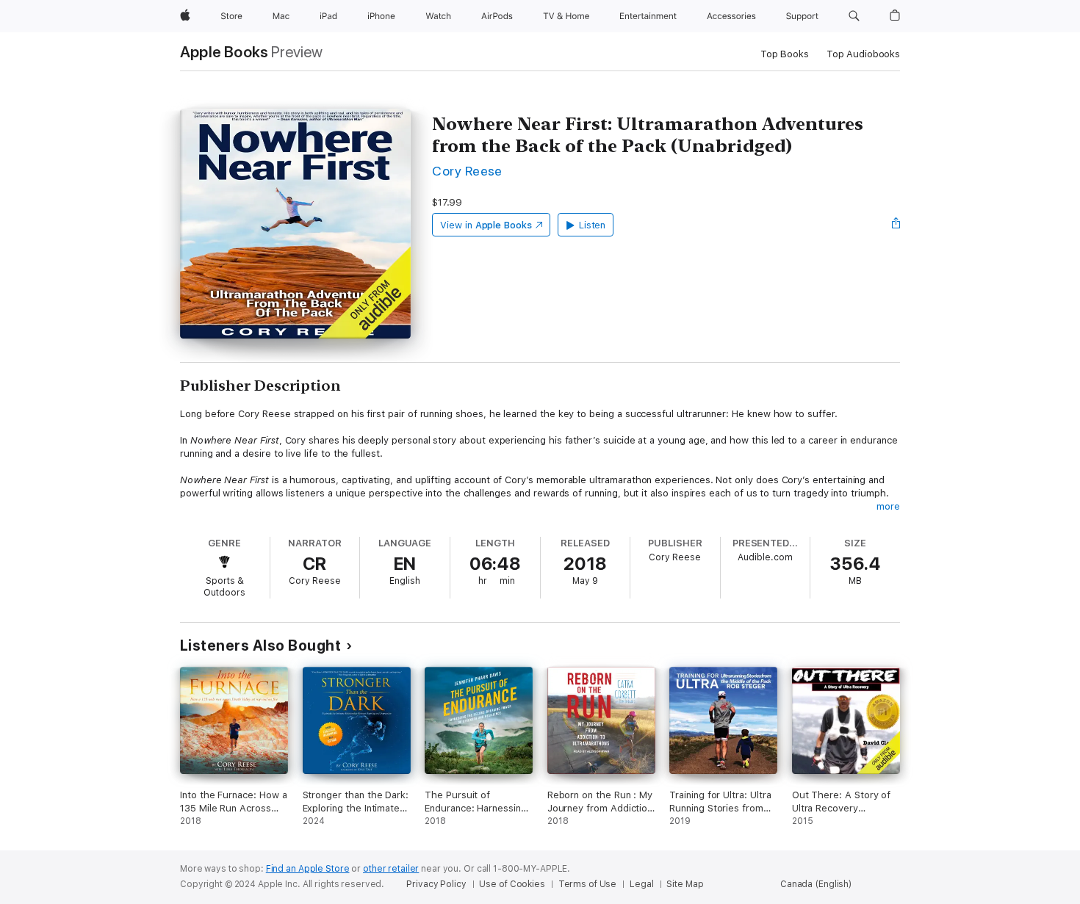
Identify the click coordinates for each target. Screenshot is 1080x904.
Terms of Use (587, 884)
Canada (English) (816, 884)
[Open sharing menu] (896, 224)
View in (486, 225)
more (888, 506)
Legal (641, 884)
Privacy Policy (436, 884)
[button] (854, 16)
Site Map (684, 884)
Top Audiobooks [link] (863, 53)
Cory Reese (467, 170)
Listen (592, 225)
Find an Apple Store (308, 869)
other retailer (391, 869)
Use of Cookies (511, 884)
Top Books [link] (784, 53)
